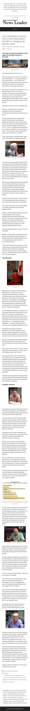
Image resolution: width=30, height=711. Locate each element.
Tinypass (6, 673)
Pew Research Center (18, 638)
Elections (15, 671)
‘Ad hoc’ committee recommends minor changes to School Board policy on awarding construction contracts (14, 680)
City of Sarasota (8, 671)
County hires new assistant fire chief (13, 675)
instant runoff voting (7, 127)
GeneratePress (19, 709)
